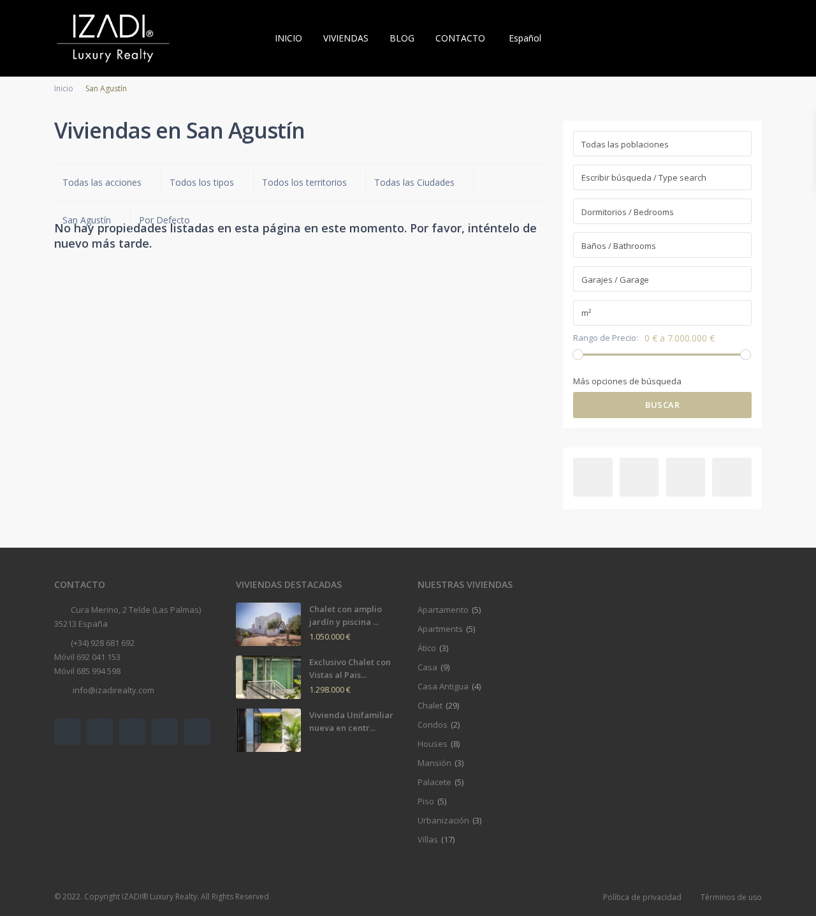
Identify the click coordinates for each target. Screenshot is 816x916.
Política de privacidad (642, 897)
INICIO (288, 38)
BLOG (402, 38)
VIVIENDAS (345, 38)
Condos (433, 724)
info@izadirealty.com (112, 690)
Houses (433, 743)
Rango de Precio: (605, 338)
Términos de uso (731, 897)
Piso (426, 801)
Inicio (63, 88)
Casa (427, 667)
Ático (427, 648)
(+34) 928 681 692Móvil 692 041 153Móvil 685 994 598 (94, 657)
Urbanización (443, 820)
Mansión (434, 763)
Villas (428, 839)
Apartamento (443, 609)
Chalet (430, 705)
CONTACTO (460, 38)
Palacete (434, 782)
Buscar (662, 404)
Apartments (440, 628)
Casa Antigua (443, 686)
